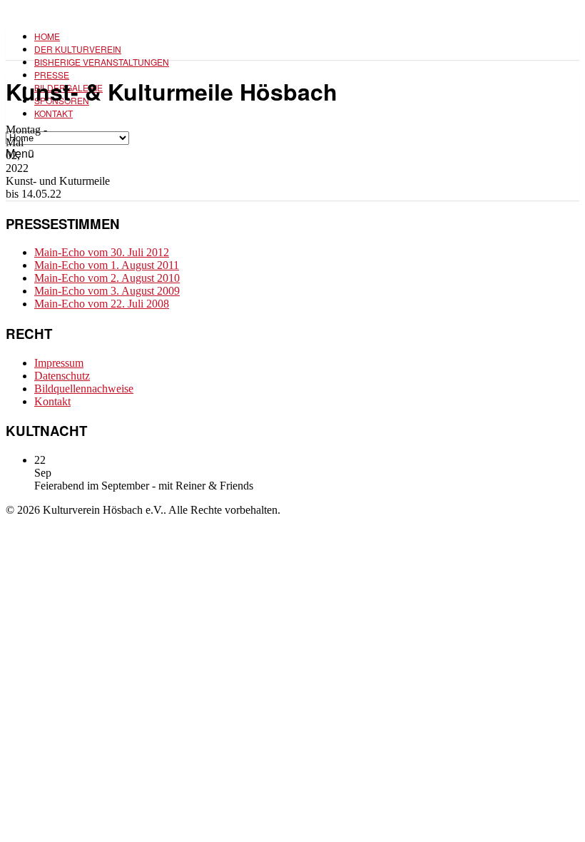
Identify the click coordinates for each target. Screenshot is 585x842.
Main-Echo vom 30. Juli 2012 (101, 252)
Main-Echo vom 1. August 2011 (106, 265)
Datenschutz (62, 376)
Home (47, 36)
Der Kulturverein (77, 49)
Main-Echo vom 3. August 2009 (107, 291)
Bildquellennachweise (83, 388)
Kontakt (53, 113)
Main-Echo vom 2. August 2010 (107, 278)
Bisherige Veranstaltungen (101, 62)
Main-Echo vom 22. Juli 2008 (101, 304)
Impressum (58, 363)
